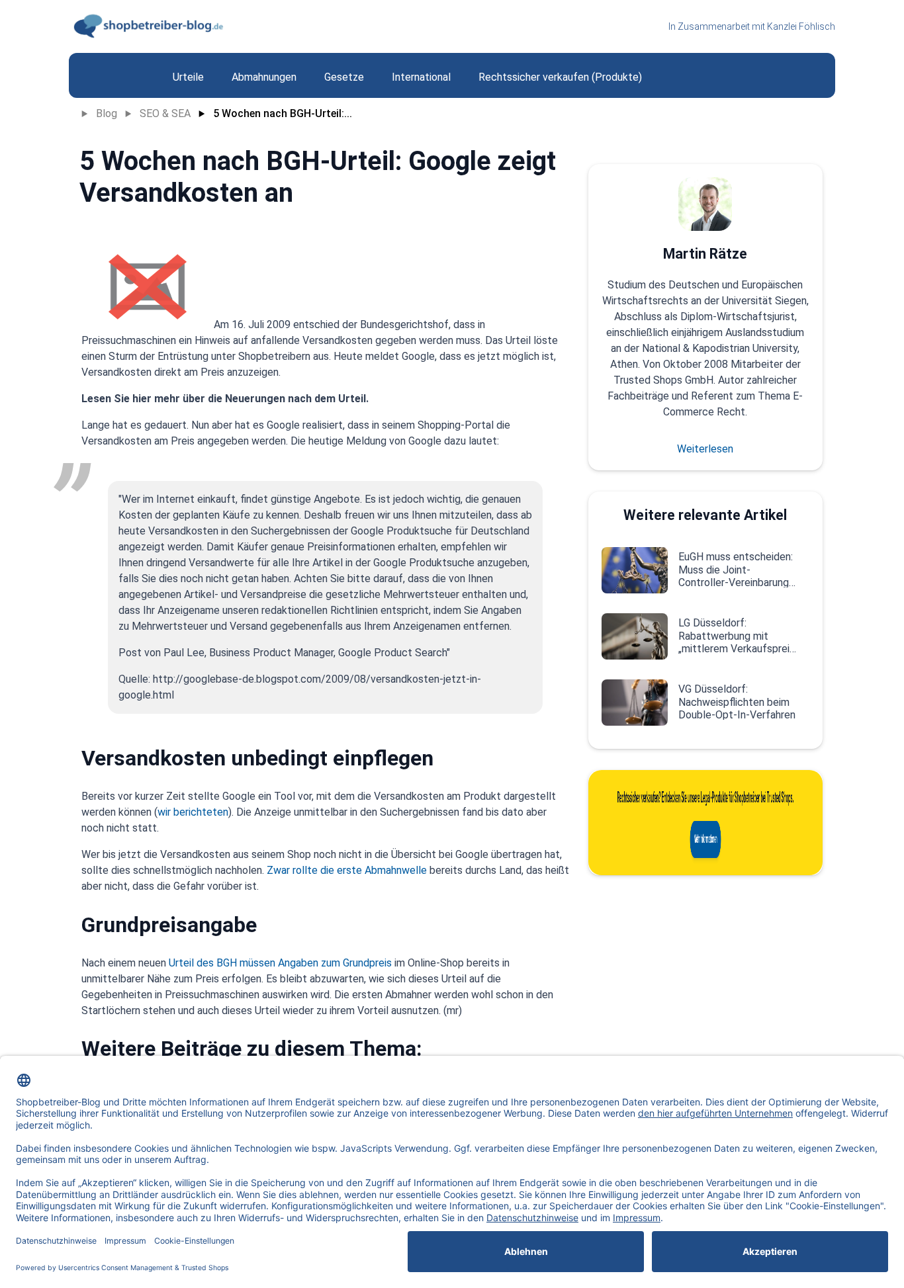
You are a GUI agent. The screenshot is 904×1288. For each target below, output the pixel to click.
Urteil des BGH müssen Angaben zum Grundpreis (280, 963)
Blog (106, 113)
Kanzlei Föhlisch (801, 26)
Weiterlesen (705, 449)
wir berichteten (193, 812)
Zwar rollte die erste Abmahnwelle (347, 870)
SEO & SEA (165, 113)
